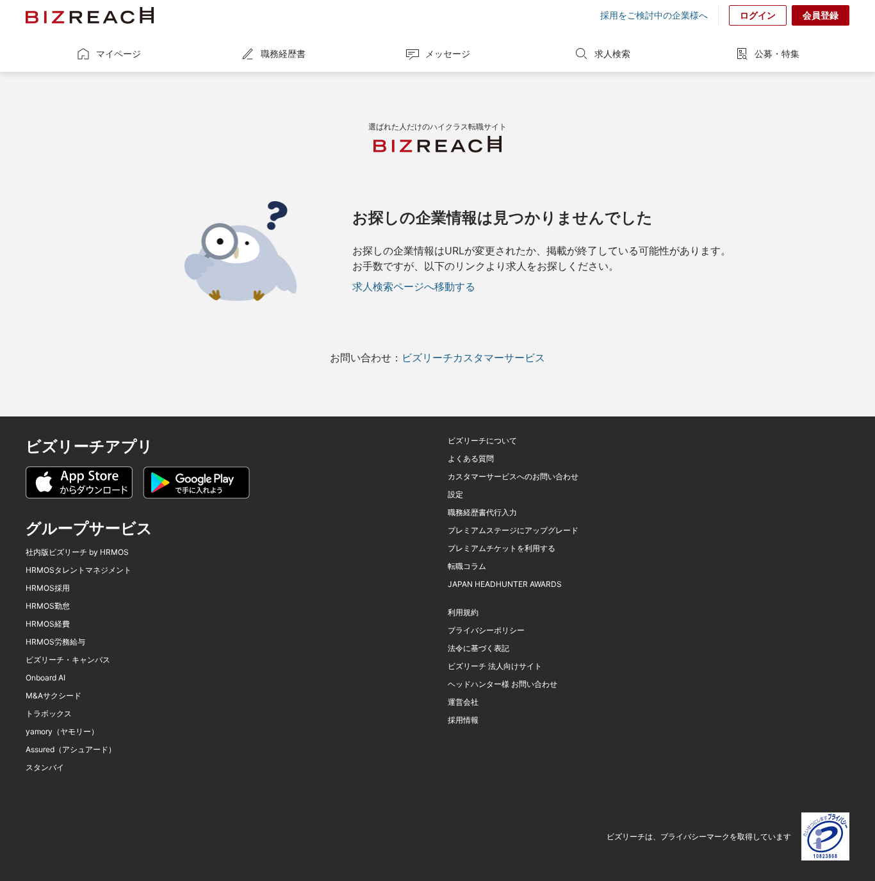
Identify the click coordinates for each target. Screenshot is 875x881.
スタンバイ (45, 767)
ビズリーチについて (482, 441)
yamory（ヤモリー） (62, 732)
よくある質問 (471, 459)
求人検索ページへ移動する (413, 286)
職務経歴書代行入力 (482, 512)
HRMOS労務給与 (55, 642)
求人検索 (612, 53)
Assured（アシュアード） (71, 749)
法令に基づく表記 (478, 648)
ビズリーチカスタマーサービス (473, 357)
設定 (455, 494)
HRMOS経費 (48, 624)
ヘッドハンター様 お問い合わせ (502, 684)
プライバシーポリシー (486, 630)
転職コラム (467, 566)
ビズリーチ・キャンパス (68, 660)
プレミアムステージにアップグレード (513, 530)
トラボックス (49, 714)
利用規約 (463, 612)
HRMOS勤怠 (48, 606)
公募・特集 (777, 53)
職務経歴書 (283, 53)
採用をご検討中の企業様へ (654, 15)
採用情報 (463, 720)
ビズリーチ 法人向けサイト (495, 666)
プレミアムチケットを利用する (501, 548)
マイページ (118, 53)
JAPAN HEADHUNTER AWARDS (505, 584)
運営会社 (463, 702)
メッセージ (447, 53)
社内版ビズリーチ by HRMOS (77, 552)
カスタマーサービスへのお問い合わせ (513, 477)
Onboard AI (45, 678)
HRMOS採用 (48, 588)
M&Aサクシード (53, 696)
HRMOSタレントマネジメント (78, 570)
